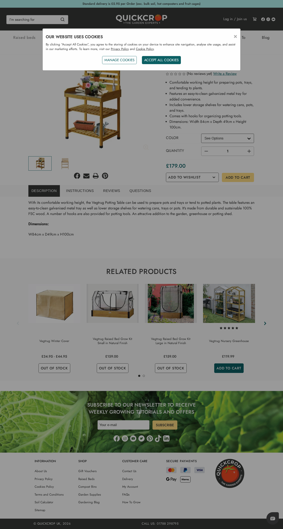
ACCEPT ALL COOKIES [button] (161, 59)
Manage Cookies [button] (119, 59)
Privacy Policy (120, 49)
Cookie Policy (145, 49)
